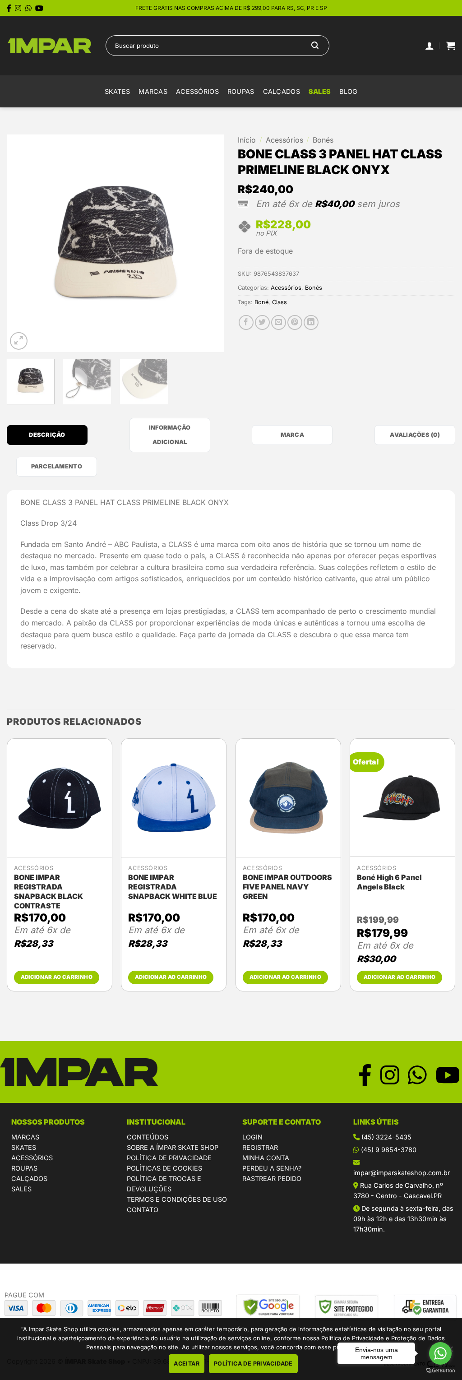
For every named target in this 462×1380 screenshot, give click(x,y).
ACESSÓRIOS (32, 1158)
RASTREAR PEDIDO (271, 1178)
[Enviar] (315, 45)
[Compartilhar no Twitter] (262, 322)
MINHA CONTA (265, 1158)
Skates (117, 91)
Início (247, 139)
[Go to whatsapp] (440, 1353)
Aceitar (186, 1363)
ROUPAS (24, 1168)
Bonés (323, 139)
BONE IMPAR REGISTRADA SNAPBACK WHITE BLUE (172, 887)
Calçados (281, 91)
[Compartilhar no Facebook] (246, 322)
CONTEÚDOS (147, 1137)
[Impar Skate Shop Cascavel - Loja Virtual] (49, 46)
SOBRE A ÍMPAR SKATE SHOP (172, 1147)
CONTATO (142, 1209)
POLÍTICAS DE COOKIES (164, 1168)
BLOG (348, 91)
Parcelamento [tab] (56, 466)
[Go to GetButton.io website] (440, 1371)
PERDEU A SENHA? (271, 1168)
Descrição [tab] (47, 434)
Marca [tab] (292, 434)
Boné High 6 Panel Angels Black (389, 882)
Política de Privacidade (253, 1363)
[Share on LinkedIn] (311, 322)
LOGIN (252, 1137)
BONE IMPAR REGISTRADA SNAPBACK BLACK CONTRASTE (48, 891)
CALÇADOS (29, 1178)
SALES (320, 91)
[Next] (208, 243)
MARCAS (25, 1137)
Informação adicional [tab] (170, 434)
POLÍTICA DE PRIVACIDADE (169, 1158)
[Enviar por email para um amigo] (278, 322)
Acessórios (197, 91)
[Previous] (22, 243)
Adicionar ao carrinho (56, 977)
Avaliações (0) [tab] (415, 434)
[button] (450, 46)
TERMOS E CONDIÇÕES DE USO (177, 1199)
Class (279, 302)
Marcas (153, 91)
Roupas (240, 91)
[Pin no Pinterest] (294, 322)
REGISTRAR (260, 1147)
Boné (261, 302)
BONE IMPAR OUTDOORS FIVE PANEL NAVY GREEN (287, 887)
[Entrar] (429, 46)
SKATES (23, 1147)
